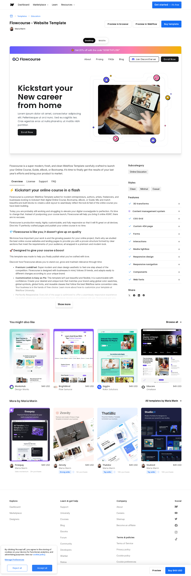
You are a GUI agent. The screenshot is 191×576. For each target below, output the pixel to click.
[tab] (17, 181)
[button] (40, 5)
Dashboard (23, 4)
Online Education (138, 172)
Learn (55, 4)
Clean (133, 189)
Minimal (144, 189)
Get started (166, 4)
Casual (156, 189)
